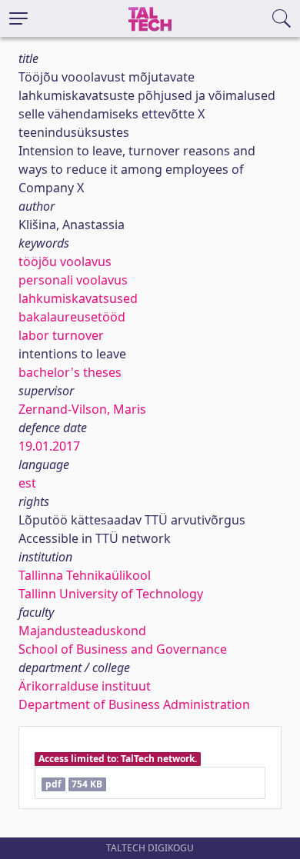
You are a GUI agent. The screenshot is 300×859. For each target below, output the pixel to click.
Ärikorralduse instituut (84, 686)
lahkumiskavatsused (78, 298)
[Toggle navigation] (18, 18)
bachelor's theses (70, 372)
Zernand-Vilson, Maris (82, 409)
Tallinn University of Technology (110, 593)
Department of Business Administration (134, 704)
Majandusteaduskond (82, 630)
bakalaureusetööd (71, 316)
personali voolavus (73, 279)
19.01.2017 (49, 446)
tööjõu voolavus (65, 261)
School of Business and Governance (122, 649)
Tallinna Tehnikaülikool (84, 575)
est (27, 482)
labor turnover (61, 335)
